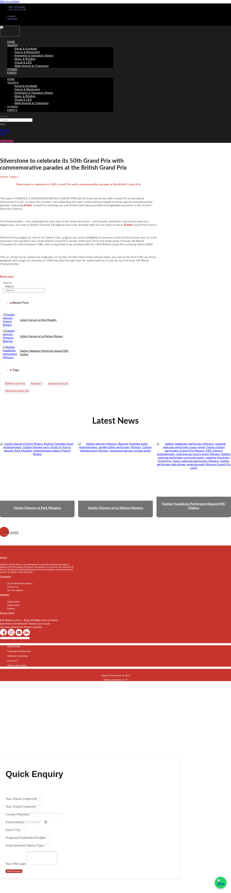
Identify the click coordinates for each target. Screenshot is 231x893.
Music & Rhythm (24, 59)
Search (4, 116)
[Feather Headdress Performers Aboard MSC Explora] (10, 353)
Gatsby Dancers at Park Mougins (38, 320)
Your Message (16, 864)
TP (126, 680)
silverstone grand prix (17, 391)
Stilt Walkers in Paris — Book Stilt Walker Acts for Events (29, 620)
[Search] (2, 124)
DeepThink (116, 680)
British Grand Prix (15, 384)
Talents (12, 45)
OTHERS (12, 69)
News (14, 176)
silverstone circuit (58, 384)
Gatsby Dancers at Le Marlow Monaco (41, 336)
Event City (13, 830)
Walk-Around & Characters (31, 65)
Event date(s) (15, 822)
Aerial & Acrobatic (25, 48)
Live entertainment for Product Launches (21, 627)
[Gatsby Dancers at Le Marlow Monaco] (10, 336)
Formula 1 (36, 384)
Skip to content (9, 1)
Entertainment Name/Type (25, 845)
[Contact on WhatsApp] (220, 882)
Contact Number (18, 814)
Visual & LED (23, 62)
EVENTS (12, 73)
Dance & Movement (27, 52)
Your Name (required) (22, 799)
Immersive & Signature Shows (33, 55)
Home (11, 42)
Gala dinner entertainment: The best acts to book (25, 624)
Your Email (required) (21, 806)
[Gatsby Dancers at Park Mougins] (10, 320)
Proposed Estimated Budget (26, 837)
